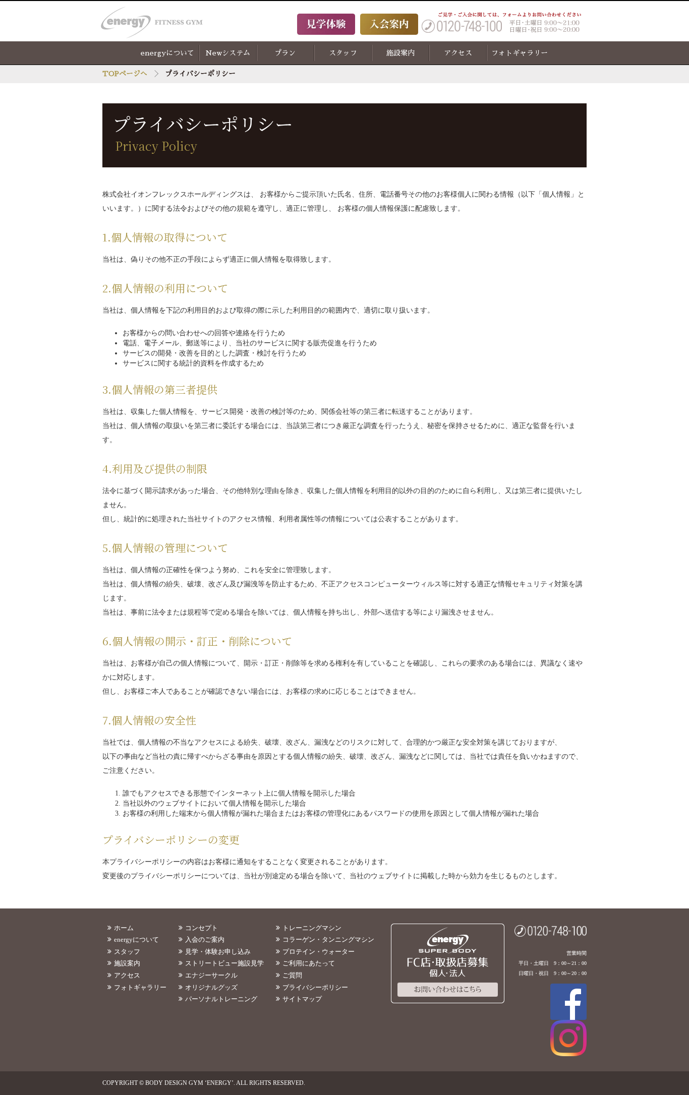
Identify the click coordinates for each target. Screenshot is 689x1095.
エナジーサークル (211, 975)
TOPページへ (124, 73)
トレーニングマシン (311, 928)
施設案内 (400, 52)
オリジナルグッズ (211, 987)
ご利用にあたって (308, 963)
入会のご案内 (204, 939)
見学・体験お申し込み (218, 951)
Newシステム (227, 52)
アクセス (458, 52)
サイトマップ (302, 999)
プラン (285, 52)
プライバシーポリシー (315, 987)
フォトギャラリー (519, 52)
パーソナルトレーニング (221, 999)
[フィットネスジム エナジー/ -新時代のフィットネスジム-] (162, 22)
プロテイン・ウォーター (318, 951)
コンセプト (201, 928)
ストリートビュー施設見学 (224, 963)
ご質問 (292, 975)
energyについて (167, 52)
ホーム (124, 928)
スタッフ (343, 52)
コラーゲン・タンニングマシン (328, 939)
